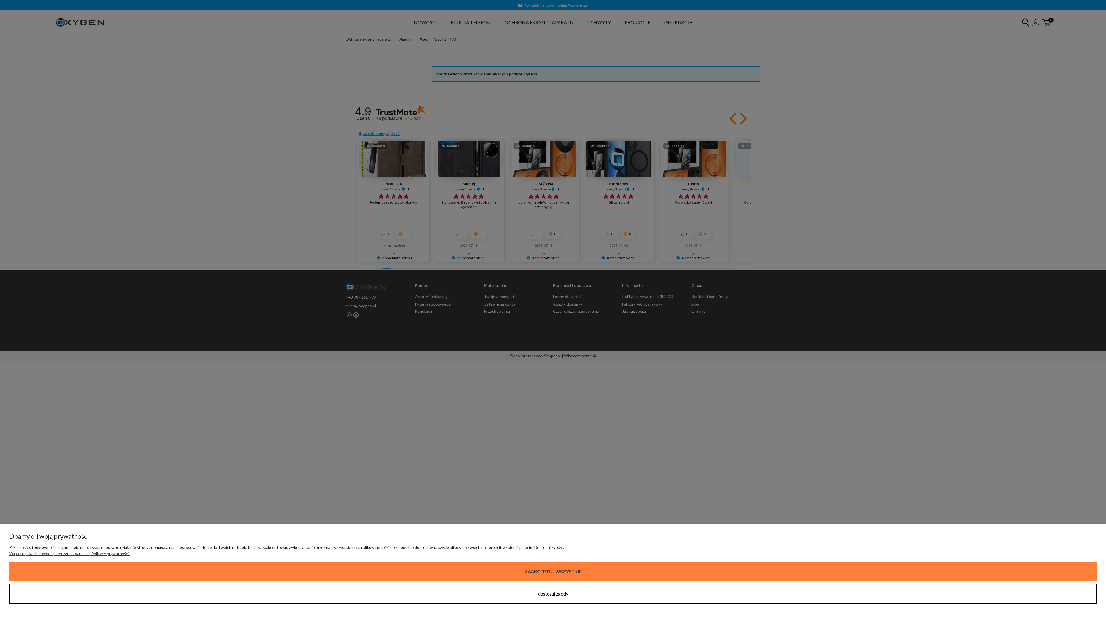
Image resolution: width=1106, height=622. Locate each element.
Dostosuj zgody (553, 593)
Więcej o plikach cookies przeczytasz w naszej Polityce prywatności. (69, 553)
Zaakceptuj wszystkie (553, 571)
